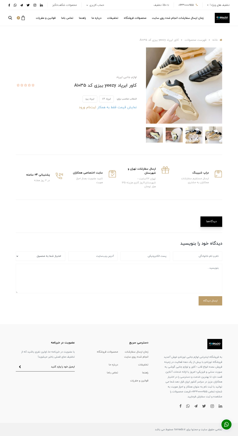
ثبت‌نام (90, 107)
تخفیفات (112, 18)
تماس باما (67, 18)
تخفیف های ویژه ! (220, 5)
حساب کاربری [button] (96, 5)
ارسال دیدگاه (210, 301)
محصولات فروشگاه (135, 18)
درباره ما (96, 18)
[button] (21, 17)
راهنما (82, 18)
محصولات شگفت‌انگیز (64, 5)
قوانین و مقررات (46, 18)
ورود (82, 107)
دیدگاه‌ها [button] (211, 221)
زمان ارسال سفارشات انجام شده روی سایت (178, 18)
